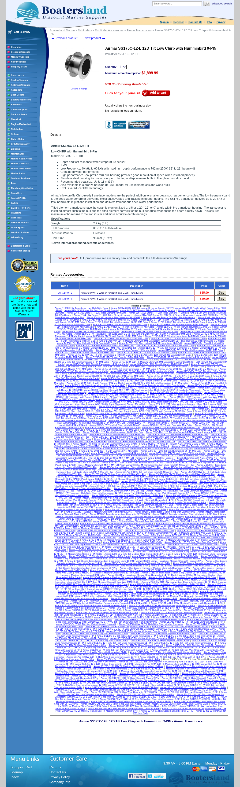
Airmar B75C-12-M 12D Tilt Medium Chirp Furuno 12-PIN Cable (115, 552)
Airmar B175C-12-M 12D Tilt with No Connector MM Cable (162, 355)
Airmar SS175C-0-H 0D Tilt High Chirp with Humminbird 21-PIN (107, 612)
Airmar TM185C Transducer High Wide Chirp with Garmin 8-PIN (110, 502)
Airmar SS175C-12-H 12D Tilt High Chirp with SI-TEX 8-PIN (151, 648)
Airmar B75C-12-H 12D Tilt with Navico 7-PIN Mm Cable (117, 434)
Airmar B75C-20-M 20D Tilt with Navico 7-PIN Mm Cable (174, 437)
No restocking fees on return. (123, 110)
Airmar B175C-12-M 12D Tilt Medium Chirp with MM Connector (143, 362)
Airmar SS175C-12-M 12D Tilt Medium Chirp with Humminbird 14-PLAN (128, 666)
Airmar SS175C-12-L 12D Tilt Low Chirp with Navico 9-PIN (87, 662)
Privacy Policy (59, 777)
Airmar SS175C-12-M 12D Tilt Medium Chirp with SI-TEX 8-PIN (86, 673)
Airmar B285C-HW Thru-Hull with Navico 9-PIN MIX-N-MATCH (94, 423)
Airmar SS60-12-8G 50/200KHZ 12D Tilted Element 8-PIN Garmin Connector (150, 484)
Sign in (164, 22)
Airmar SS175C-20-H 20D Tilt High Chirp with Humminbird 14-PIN (103, 676)
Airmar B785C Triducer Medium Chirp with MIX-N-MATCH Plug (93, 465)
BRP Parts (16, 104)
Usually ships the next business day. (128, 105)
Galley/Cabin (18, 139)
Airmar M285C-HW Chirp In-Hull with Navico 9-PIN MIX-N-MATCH (173, 444)
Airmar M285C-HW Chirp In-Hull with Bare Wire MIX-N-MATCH (179, 439)
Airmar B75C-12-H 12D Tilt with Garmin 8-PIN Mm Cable (174, 432)
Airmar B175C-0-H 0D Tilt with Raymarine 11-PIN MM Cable (169, 320)
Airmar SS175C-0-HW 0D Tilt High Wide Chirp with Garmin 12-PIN (185, 617)
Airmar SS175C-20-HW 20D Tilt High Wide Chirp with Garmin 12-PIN (97, 683)
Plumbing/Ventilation (22, 188)
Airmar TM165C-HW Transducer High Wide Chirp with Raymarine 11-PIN (182, 491)
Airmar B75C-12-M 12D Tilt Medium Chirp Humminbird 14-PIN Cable (138, 554)
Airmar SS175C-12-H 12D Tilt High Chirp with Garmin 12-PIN (98, 640)
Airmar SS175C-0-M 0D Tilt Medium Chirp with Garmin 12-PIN (136, 631)
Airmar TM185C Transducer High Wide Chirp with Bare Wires (105, 498)
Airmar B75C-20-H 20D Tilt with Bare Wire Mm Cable (118, 437)
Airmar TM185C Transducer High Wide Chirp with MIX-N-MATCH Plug (111, 507)
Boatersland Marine (62, 30)
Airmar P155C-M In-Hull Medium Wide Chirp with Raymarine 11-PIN (144, 598)
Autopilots (16, 90)
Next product (95, 38)
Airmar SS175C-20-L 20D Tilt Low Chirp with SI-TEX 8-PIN (161, 697)
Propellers (16, 193)
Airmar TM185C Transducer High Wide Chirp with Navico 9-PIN (175, 502)
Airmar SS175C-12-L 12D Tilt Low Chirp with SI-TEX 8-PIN (104, 664)
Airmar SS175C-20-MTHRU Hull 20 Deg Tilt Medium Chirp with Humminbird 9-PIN (140, 699)
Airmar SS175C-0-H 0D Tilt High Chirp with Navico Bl (116, 615)
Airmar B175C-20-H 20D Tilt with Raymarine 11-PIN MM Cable (97, 364)
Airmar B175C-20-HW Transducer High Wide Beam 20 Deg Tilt (161, 448)
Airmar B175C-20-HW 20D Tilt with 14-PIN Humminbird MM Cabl (100, 374)
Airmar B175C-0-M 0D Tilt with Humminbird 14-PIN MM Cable (175, 336)
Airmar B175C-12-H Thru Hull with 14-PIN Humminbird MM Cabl (150, 343)
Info (209, 22)
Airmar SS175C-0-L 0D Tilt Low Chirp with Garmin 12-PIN (180, 626)
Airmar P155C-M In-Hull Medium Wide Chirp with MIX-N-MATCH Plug (109, 596)
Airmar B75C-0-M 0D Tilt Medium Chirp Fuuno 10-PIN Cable (133, 535)
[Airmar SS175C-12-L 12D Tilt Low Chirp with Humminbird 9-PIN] (79, 86)
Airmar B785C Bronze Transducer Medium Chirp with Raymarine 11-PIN (155, 568)
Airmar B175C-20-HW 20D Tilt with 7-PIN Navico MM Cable (114, 376)
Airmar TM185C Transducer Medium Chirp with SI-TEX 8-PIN (120, 514)
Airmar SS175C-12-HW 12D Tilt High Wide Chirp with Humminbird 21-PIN (91, 652)
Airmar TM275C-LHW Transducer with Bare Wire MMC (197, 397)
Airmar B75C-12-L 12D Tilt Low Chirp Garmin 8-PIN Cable (82, 547)
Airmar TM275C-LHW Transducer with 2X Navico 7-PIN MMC (102, 402)
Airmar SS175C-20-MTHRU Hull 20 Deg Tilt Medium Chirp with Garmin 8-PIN (100, 711)
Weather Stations (20, 232)
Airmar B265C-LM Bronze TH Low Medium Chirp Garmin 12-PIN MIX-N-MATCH (104, 526)
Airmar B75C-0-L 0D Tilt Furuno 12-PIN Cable (99, 530)
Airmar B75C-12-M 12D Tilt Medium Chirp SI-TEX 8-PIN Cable (126, 559)
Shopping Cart (21, 767)
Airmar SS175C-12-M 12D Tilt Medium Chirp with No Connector (122, 671)
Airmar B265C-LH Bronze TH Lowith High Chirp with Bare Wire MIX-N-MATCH (131, 521)
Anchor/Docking (20, 80)
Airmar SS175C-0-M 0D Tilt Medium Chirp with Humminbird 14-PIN (95, 633)
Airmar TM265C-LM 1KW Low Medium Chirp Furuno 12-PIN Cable (175, 704)
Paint (13, 183)
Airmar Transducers (139, 30)
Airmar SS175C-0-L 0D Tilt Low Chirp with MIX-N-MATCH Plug (115, 474)
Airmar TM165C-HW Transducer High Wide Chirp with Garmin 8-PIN (157, 493)
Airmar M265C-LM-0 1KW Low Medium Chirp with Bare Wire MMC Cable (103, 582)
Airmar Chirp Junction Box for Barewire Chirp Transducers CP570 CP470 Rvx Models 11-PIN (135, 570)
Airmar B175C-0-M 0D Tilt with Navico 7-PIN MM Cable (178, 338)
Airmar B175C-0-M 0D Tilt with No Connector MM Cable (163, 334)
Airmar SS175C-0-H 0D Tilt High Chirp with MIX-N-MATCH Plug (147, 472)
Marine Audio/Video (21, 159)
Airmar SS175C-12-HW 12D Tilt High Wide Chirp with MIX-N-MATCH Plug (153, 477)
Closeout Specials (20, 52)
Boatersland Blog (20, 246)
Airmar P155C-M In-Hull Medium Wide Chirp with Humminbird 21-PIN (138, 594)
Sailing (15, 203)
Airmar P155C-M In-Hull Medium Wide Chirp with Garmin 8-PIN (167, 591)
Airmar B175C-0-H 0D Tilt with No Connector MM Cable (109, 320)
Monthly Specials (20, 57)
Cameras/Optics (19, 109)
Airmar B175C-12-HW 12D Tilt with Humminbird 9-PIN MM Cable (99, 355)
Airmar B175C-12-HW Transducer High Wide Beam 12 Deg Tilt (97, 448)
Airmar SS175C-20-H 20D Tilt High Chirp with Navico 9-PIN (130, 678)
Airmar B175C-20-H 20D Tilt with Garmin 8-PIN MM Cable (116, 367)
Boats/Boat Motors (21, 100)
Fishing (15, 134)
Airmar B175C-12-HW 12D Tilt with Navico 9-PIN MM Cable (146, 352)
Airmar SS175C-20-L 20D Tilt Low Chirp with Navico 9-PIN (145, 694)
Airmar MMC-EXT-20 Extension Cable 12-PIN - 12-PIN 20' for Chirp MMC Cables (136, 589)
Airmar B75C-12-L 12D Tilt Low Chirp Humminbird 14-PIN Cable (144, 547)
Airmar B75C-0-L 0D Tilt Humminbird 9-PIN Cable (201, 530)
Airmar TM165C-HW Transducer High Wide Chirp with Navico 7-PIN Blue (127, 495)
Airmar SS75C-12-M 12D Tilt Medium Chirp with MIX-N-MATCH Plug (147, 488)
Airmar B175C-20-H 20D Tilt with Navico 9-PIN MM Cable (176, 367)
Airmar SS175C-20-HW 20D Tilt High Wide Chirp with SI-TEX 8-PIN (124, 692)
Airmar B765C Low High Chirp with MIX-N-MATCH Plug (111, 390)
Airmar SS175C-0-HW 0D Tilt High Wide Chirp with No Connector (151, 624)
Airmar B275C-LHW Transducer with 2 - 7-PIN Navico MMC (105, 388)
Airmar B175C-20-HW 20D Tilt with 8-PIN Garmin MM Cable (164, 374)
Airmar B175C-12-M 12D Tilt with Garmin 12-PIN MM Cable (115, 357)
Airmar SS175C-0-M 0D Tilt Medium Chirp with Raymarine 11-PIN (142, 638)
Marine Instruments (21, 168)
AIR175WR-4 (65, 299)
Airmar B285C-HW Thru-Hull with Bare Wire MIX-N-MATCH (128, 406)
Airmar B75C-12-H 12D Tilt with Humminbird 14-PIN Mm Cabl (113, 432)
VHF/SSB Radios (20, 223)
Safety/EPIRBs (18, 198)
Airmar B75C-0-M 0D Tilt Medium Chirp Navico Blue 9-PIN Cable (175, 540)
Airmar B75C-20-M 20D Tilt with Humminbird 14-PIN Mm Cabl (176, 416)
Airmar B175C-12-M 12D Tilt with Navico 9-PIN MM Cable (129, 359)
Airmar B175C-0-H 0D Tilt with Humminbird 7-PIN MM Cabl (179, 324)
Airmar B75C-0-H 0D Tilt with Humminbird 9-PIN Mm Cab (130, 455)
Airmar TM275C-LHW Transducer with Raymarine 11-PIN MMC (86, 399)
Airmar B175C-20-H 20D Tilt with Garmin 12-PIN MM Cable (159, 364)
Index (15, 777)
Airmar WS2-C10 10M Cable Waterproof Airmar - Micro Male (178, 404)
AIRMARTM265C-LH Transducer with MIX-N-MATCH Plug (138, 397)
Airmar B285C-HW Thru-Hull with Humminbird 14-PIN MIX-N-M (139, 420)
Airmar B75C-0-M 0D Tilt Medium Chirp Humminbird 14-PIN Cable (151, 537)
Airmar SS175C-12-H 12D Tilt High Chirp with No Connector (195, 645)
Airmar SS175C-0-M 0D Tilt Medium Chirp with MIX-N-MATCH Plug (182, 474)
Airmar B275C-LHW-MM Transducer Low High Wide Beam (166, 388)
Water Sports (18, 227)
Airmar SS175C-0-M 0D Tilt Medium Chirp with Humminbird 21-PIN (163, 633)
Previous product (64, 38)
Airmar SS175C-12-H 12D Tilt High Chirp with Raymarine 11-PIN (88, 648)
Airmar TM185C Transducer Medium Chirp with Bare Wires (177, 507)
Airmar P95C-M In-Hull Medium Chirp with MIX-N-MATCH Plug (194, 467)
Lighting (15, 149)
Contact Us (195, 22)
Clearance (16, 47)
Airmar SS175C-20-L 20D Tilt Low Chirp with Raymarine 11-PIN (98, 697)
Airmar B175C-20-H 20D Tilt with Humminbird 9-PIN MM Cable (125, 369)
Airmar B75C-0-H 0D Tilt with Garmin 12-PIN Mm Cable (112, 427)
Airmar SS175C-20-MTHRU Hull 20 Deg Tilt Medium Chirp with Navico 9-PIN (159, 481)
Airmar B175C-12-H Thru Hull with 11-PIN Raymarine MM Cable (192, 341)
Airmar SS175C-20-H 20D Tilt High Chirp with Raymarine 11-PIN (140, 680)
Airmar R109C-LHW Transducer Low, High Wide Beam (82, 308)
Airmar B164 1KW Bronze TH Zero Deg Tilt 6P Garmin (91, 310)
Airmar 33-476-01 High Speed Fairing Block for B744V (167, 711)
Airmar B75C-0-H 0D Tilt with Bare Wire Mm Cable (167, 425)
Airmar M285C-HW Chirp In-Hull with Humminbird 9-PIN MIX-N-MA (136, 446)
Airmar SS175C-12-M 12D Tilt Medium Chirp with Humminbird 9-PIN (100, 669)
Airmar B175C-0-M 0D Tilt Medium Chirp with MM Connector (129, 341)
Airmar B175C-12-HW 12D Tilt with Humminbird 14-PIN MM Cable (190, 350)
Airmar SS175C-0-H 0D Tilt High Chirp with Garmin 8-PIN (153, 610)
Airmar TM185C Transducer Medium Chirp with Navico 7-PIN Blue (185, 514)
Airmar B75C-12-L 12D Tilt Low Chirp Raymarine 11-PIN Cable (99, 549)
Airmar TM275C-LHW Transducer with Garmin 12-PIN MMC (148, 399)
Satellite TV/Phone (20, 208)
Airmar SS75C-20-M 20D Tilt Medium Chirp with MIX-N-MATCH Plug (110, 491)
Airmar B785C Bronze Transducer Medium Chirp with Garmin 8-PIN (137, 563)
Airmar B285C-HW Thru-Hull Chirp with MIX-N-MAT (115, 425)
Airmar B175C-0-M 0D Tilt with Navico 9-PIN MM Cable (121, 338)
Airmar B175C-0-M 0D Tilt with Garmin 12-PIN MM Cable (114, 336)
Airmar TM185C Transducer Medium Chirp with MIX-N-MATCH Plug (149, 516)
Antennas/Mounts (20, 85)
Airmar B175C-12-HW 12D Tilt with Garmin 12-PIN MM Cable (126, 350)
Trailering (16, 213)
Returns (55, 767)
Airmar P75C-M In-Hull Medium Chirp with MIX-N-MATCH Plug (130, 467)
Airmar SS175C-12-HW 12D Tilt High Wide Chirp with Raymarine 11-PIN (102, 657)
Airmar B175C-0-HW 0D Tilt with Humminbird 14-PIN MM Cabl (141, 329)
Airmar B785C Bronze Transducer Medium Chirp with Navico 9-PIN (184, 566)
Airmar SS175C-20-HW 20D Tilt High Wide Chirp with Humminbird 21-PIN (144, 685)
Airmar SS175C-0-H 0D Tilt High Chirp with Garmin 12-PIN (93, 610)
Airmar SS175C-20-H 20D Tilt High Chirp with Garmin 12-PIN (149, 673)
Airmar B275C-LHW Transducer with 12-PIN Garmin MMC (156, 385)
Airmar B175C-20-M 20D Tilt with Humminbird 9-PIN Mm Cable (157, 383)
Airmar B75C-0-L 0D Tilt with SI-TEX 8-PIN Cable (129, 533)
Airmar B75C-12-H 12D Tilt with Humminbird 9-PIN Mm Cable (178, 434)
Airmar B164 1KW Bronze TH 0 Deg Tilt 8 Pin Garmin (169, 317)
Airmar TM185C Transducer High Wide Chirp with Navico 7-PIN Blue (139, 505)
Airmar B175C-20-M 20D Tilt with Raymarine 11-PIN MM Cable (132, 378)
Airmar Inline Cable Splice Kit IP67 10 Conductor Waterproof (170, 390)
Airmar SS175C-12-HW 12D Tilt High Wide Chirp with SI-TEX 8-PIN (173, 657)
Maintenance (17, 154)
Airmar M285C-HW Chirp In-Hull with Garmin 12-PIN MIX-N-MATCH (141, 441)
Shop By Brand (19, 67)
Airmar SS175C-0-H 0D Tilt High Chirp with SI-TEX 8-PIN (122, 617)
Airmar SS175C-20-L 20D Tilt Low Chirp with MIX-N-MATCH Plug (87, 481)
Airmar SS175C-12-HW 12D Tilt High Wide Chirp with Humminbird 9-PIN (165, 652)
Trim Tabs (16, 218)
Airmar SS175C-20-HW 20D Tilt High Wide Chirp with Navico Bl (87, 690)
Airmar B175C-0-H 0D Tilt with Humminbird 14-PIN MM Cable (118, 322)
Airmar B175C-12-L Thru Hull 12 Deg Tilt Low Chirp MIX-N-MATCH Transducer (107, 458)
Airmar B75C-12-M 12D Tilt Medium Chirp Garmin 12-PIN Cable (180, 552)
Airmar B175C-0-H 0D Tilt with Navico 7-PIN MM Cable (120, 324)
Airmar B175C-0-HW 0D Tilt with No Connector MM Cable (125, 327)
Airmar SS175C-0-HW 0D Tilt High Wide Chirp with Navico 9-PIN (191, 622)
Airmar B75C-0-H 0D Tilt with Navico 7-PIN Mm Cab (166, 430)
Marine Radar (18, 173)
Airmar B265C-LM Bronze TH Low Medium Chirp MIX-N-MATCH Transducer (160, 460)
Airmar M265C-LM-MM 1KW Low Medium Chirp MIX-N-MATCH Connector (146, 587)
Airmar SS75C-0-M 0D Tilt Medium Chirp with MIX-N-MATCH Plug (186, 486)
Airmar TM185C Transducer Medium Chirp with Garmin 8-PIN (165, 512)
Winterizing (17, 237)
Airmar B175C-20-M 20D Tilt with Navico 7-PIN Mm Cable (95, 383)
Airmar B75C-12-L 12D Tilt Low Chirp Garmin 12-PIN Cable (196, 544)
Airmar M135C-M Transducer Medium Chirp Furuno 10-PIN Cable (107, 573)
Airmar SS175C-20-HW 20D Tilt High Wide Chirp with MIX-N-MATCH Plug (121, 687)
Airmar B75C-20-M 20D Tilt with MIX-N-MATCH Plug (120, 439)
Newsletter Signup (20, 251)
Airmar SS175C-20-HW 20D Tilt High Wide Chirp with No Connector (154, 690)
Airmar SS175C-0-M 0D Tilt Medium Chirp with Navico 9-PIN (127, 636)
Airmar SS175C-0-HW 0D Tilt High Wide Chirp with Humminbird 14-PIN (149, 619)
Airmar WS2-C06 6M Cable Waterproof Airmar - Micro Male (117, 404)
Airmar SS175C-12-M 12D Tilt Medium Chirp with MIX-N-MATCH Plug (122, 479)
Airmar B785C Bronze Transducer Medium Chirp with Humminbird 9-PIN (113, 566)
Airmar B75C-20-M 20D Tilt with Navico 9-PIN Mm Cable (124, 418)
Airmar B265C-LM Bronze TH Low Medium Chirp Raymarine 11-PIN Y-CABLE (163, 528)
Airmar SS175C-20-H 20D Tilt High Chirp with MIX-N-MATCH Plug (191, 479)
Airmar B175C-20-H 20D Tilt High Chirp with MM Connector (188, 369)
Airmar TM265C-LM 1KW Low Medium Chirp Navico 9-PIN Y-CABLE (143, 706)
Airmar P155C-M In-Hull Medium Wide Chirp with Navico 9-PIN (177, 596)
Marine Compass (20, 164)
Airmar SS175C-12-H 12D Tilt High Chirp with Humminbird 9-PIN (186, 643)
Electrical (16, 119)
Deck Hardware (19, 114)
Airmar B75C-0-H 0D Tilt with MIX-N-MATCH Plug (183, 406)
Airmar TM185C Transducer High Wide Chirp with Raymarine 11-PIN (170, 498)
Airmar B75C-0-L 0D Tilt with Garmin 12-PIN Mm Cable (117, 409)
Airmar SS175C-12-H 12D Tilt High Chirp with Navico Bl (136, 645)
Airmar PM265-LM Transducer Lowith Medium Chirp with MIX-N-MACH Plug (165, 470)
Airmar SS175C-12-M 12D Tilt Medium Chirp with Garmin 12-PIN (167, 664)
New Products (18, 62)
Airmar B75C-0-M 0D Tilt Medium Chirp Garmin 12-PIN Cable (195, 535)
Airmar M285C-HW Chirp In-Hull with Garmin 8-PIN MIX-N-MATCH (106, 444)
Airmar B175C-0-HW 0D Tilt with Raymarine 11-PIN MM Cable (187, 327)
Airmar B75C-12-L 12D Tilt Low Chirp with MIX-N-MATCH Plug (132, 463)
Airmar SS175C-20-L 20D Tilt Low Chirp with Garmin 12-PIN (189, 692)
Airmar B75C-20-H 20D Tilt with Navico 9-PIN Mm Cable (119, 453)
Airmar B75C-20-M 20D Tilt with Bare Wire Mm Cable (166, 413)
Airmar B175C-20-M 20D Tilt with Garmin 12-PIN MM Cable (194, 378)
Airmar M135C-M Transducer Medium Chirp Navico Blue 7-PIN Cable (182, 577)
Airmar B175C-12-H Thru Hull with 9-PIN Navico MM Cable (105, 345)
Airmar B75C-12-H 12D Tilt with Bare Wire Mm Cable (104, 411)
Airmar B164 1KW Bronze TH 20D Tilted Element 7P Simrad (158, 313)
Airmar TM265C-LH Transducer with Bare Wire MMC (176, 392)
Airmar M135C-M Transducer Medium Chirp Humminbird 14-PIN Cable (142, 575)
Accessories (17, 75)
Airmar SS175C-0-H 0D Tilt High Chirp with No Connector (173, 615)
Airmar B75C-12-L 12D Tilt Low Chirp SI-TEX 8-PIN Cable (161, 549)
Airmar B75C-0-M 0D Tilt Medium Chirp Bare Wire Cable (183, 533)
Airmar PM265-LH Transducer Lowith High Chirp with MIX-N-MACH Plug (90, 470)
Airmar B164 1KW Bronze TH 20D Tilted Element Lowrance (103, 315)
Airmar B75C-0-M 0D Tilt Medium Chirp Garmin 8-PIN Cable (86, 537)
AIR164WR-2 (65, 293)
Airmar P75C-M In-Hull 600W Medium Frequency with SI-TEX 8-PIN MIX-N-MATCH (150, 608)
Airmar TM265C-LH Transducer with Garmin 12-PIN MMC (127, 395)
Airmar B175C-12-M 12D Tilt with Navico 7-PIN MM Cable (188, 359)
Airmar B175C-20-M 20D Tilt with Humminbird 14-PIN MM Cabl (86, 381)
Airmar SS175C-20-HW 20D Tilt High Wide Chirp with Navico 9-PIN (193, 687)
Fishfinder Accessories (109, 30)
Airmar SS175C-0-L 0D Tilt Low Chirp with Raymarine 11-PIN (186, 629)
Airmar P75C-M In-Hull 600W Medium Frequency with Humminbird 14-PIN (187, 603)
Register (178, 22)
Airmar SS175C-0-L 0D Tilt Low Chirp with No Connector (126, 629)
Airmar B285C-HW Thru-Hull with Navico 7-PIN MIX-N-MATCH (158, 423)
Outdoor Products (20, 178)
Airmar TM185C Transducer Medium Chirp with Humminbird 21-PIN (99, 512)
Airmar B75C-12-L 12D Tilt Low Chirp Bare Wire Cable (191, 542)
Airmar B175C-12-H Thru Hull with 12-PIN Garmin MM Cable (86, 343)
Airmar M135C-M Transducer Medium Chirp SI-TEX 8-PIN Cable (149, 580)
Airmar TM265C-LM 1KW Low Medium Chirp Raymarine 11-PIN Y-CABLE (124, 708)
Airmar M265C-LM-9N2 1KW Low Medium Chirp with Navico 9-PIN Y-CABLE (167, 584)
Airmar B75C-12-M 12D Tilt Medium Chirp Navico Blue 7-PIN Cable (165, 556)
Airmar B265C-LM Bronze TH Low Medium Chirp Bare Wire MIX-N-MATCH (117, 523)
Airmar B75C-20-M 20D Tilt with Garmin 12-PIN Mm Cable (114, 416)
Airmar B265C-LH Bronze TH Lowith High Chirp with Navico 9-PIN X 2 (182, 458)
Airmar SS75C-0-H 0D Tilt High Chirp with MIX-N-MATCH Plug (120, 486)
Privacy (221, 22)
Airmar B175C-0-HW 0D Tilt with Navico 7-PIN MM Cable (149, 331)
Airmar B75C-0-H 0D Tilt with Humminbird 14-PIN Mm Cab (171, 427)
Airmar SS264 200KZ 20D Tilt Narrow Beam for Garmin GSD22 (142, 308)
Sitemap (17, 772)
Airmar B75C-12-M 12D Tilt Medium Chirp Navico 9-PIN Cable (99, 556)
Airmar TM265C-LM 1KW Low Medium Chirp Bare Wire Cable (111, 704)
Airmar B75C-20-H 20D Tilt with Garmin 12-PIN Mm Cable (109, 451)
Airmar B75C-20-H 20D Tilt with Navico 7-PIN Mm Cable (177, 453)
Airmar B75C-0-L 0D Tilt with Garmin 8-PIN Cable (78, 533)
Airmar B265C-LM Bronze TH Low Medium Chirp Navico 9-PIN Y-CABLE (181, 526)
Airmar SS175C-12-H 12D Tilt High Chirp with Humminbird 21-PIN (119, 643)
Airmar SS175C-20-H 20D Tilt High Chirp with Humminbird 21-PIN (171, 676)
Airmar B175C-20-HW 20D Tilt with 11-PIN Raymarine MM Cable (142, 371)
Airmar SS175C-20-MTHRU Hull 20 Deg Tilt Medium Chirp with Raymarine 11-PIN (131, 701)
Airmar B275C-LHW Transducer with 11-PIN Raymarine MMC (95, 385)
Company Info (59, 782)
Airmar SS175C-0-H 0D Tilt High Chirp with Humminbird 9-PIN (171, 612)
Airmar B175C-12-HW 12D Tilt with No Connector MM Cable (168, 348)
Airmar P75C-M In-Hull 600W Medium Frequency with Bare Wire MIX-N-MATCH (110, 601)
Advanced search (222, 3)
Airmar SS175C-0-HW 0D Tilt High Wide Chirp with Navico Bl (86, 624)
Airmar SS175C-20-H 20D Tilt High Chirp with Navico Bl (189, 678)
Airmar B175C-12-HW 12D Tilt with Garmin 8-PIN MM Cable (84, 352)
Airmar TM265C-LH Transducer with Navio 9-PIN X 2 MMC (187, 395)
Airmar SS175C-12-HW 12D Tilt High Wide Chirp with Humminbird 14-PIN (188, 650)
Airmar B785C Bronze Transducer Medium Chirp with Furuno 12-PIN (169, 561)
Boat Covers (17, 95)
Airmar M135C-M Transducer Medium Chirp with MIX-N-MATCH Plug (160, 465)
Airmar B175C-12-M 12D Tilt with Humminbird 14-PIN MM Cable (178, 357)
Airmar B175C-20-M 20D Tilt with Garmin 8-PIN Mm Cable (148, 381)
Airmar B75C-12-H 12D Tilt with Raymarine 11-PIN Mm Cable (162, 411)
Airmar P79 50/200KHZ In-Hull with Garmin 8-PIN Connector (117, 392)
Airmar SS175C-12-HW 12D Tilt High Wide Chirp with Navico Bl (134, 655)
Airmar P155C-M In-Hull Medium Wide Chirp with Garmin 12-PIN (101, 591)
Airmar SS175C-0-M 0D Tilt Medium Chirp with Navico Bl (187, 636)
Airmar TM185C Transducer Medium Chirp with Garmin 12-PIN (135, 509)
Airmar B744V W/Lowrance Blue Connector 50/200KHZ (113, 317)
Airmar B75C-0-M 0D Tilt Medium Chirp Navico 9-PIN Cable (111, 540)
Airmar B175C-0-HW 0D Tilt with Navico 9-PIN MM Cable (90, 331)
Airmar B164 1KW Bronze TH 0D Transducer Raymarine (147, 310)
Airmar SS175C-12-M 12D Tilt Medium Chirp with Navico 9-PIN (167, 669)
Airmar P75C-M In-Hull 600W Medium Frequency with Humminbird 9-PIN (90, 605)
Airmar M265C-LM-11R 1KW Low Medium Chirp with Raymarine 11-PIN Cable (180, 582)
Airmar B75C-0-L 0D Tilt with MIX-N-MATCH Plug (170, 409)
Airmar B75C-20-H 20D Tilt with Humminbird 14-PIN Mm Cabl (171, 451)
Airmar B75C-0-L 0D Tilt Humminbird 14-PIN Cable (149, 530)
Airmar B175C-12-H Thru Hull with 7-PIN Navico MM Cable (166, 345)
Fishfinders (17, 129)
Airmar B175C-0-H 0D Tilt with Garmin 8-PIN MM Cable (178, 322)
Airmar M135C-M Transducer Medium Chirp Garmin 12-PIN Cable (174, 573)
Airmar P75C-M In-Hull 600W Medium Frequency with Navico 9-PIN (162, 605)
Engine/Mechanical (21, 124)
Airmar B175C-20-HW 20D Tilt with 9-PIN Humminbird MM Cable (178, 376)
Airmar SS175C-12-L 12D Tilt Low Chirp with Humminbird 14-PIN (128, 659)
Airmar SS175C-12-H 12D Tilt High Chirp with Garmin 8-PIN (160, 640)
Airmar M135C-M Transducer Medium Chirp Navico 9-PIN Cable (114, 577)
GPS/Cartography (20, 144)
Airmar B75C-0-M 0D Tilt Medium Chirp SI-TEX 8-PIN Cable (132, 542)
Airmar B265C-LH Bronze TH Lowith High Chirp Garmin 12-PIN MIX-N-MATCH (135, 519)
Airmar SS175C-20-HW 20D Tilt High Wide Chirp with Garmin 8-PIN (167, 683)
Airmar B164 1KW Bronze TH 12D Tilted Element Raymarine (96, 313)
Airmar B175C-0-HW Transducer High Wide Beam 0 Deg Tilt (104, 334)
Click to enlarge (79, 88)
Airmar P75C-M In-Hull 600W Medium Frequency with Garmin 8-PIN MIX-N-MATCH (107, 603)
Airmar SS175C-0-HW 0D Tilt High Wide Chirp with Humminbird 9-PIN (122, 622)
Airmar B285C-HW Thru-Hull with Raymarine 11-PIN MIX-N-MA (185, 418)
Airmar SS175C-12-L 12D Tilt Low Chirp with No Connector (147, 662)
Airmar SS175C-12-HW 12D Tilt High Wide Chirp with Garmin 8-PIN (116, 650)
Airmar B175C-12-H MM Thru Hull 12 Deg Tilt (113, 348)
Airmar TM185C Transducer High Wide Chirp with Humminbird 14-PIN (140, 500)
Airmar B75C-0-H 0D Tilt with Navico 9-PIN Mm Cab (112, 430)
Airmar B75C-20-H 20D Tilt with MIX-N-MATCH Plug (112, 413)
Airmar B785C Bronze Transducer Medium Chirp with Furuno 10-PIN (100, 561)
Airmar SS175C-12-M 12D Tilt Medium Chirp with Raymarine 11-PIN (189, 671)
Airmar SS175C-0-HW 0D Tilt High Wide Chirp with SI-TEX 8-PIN (118, 626)
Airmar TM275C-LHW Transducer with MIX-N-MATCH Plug (164, 402)
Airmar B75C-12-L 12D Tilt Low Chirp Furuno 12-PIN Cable (136, 544)
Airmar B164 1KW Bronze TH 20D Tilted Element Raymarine (164, 315)
